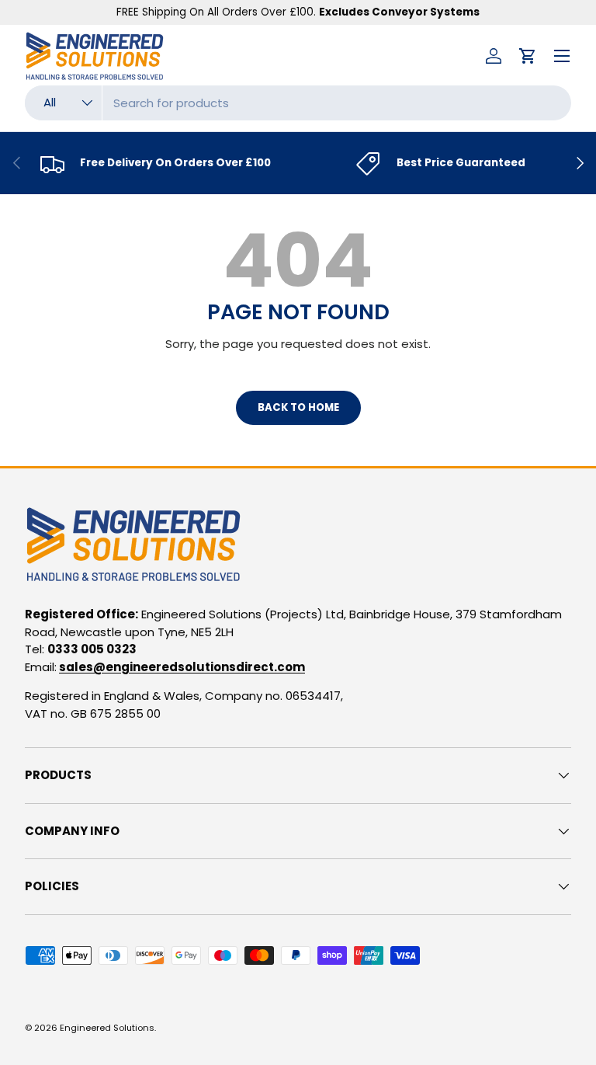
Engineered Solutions (107, 1027)
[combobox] (298, 102)
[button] (528, 56)
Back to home (298, 407)
